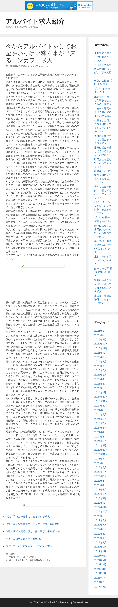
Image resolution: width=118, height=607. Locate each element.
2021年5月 (100, 560)
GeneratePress (80, 602)
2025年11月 (100, 348)
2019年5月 (100, 586)
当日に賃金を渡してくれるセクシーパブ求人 (102, 151)
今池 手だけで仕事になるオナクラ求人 (28, 516)
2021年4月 (100, 564)
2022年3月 (100, 542)
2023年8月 (100, 467)
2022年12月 (101, 502)
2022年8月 (100, 520)
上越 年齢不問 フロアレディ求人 (104, 260)
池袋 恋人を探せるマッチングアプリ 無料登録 (33, 524)
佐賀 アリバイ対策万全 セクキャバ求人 (29, 546)
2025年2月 (100, 388)
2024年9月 (100, 410)
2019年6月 (100, 582)
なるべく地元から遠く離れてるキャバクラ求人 (102, 112)
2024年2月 (100, 440)
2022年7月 (100, 524)
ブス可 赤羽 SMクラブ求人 (22, 557)
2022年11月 (100, 507)
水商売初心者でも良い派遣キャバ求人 (102, 57)
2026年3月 (100, 330)
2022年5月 (100, 533)
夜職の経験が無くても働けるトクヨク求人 (102, 139)
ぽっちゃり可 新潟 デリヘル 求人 (103, 272)
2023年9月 (100, 463)
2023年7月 (100, 471)
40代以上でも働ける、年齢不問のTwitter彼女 (29, 560)
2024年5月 (100, 427)
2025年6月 (100, 370)
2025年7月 (100, 366)
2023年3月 (100, 489)
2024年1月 (100, 445)
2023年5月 (100, 480)
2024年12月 (101, 396)
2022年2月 (100, 546)
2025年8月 (100, 361)
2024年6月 (100, 423)
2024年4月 (100, 432)
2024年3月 (100, 436)
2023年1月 (100, 498)
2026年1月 (100, 339)
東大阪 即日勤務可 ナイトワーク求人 (102, 299)
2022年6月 (100, 529)
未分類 (12, 553)
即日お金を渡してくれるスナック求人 (102, 163)
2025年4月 (100, 379)
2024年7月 (100, 418)
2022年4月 (100, 538)
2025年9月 (100, 357)
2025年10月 (101, 352)
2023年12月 (101, 449)
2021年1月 (100, 577)
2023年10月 (101, 458)
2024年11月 (100, 401)
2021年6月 (100, 555)
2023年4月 (100, 485)
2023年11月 (100, 454)
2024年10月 (101, 405)
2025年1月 (100, 392)
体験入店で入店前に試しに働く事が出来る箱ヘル (33, 531)
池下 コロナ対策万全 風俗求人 (24, 538)
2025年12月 (101, 343)
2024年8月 (100, 414)
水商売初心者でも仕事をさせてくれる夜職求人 (102, 100)
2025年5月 (100, 374)
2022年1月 (100, 551)
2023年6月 (100, 476)
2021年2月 (100, 573)
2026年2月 (100, 335)
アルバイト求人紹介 (35, 21)
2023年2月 (100, 493)
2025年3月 (100, 383)
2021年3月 (100, 569)
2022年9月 (100, 516)
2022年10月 (101, 511)
